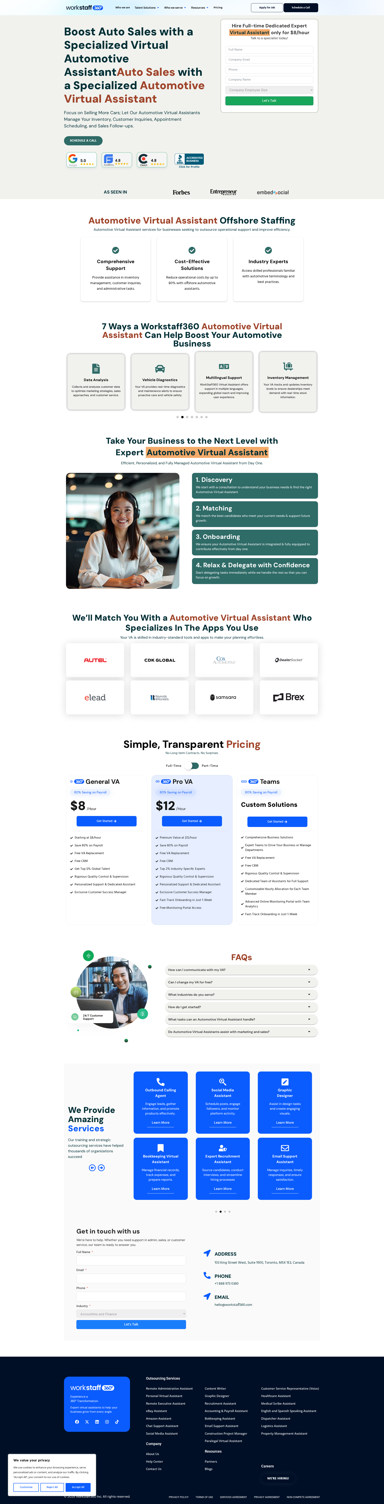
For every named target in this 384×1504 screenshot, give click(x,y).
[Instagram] (107, 1422)
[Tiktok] (117, 1422)
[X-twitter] (87, 1422)
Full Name (83, 1252)
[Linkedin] (97, 1422)
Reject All (52, 1487)
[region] (52, 1475)
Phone (80, 1288)
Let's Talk (269, 101)
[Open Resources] (207, 8)
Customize (26, 1487)
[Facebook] (77, 1422)
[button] (177, 417)
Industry (82, 1306)
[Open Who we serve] (185, 8)
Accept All (78, 1487)
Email (80, 1270)
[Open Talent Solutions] (158, 8)
